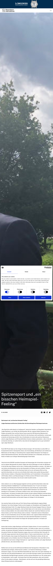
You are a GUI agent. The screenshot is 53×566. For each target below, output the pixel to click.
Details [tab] (26, 271)
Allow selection (26, 297)
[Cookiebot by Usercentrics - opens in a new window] (45, 268)
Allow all (43, 297)
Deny (9, 297)
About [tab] (43, 271)
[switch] (20, 292)
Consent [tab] (9, 271)
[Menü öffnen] (51, 10)
